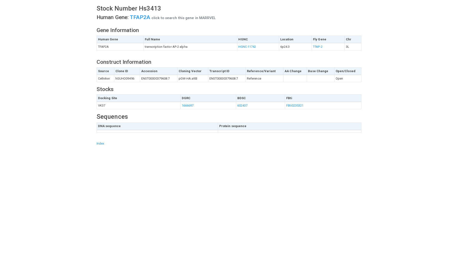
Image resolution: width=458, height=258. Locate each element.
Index (100, 143)
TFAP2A (140, 17)
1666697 (188, 105)
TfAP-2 (318, 46)
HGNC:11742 (247, 46)
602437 (242, 105)
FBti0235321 (294, 105)
